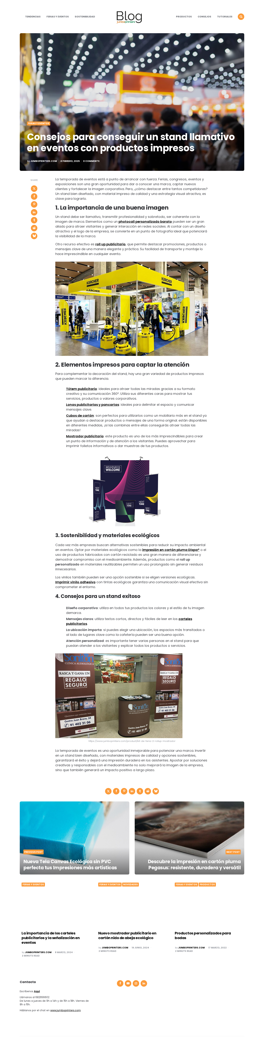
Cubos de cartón (80, 415)
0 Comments (91, 161)
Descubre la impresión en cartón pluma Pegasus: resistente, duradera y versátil (194, 864)
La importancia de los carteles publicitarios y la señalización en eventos (51, 938)
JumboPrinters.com (44, 161)
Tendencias (33, 16)
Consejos (204, 16)
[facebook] (34, 196)
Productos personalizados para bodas (203, 935)
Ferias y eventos (58, 16)
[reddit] (34, 228)
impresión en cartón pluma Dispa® (171, 550)
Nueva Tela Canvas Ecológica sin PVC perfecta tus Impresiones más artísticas (70, 864)
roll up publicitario (110, 244)
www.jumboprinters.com (65, 1010)
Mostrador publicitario (85, 436)
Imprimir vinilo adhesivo (75, 582)
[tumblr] (34, 220)
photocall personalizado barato (145, 221)
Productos (184, 16)
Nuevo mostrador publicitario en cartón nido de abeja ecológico (127, 935)
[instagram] (136, 983)
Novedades (130, 884)
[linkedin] (34, 212)
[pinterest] (34, 204)
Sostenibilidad (85, 16)
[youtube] (128, 983)
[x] (34, 188)
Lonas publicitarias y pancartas (92, 404)
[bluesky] (34, 236)
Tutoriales (224, 16)
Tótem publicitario (81, 389)
